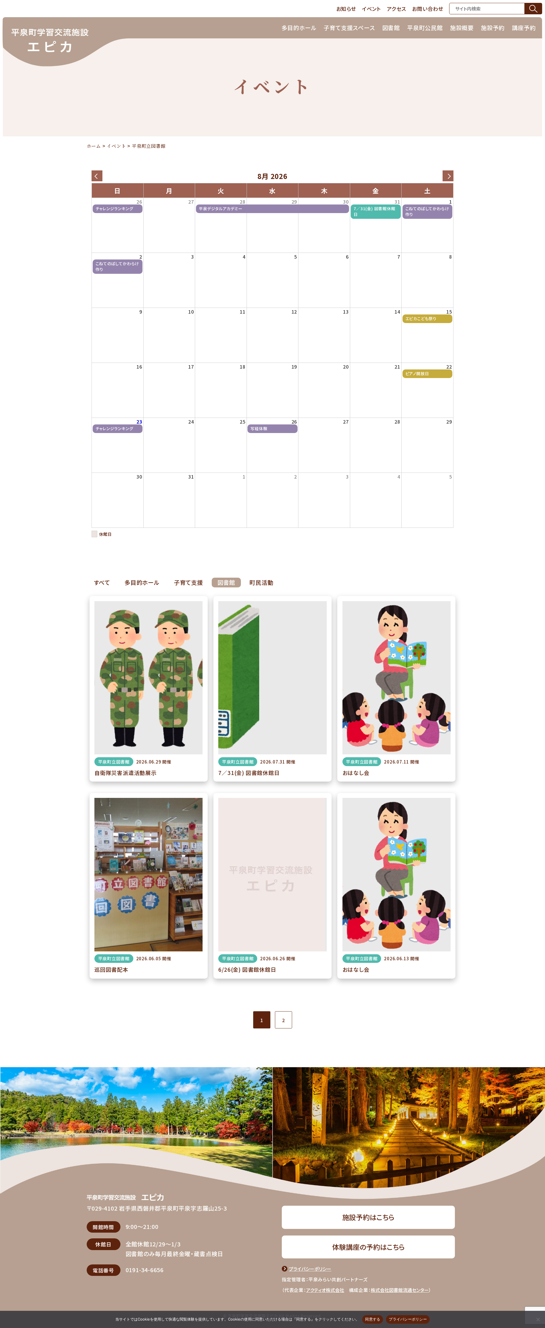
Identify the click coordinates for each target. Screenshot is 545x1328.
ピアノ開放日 (417, 373)
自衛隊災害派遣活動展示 (125, 772)
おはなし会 (356, 772)
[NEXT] (448, 175)
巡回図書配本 (111, 969)
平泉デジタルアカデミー (221, 208)
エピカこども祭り (421, 318)
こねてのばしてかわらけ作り (427, 211)
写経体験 (258, 428)
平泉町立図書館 (114, 762)
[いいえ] (538, 1319)
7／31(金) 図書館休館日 (374, 211)
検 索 (533, 8)
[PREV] (97, 175)
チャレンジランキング (114, 208)
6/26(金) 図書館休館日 (247, 969)
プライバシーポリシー (408, 1319)
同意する (372, 1319)
